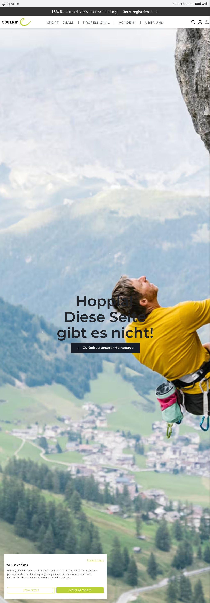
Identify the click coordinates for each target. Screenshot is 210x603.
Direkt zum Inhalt (105, 2)
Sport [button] (53, 22)
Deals (68, 22)
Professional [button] (96, 22)
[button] (10, 4)
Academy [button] (127, 22)
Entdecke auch (190, 4)
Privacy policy (95, 560)
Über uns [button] (154, 22)
